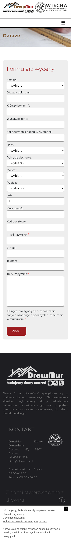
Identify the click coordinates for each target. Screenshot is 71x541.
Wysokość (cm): (17, 118)
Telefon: (12, 261)
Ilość (10, 195)
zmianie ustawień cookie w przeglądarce (25, 521)
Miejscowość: (15, 208)
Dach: (10, 145)
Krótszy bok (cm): (18, 105)
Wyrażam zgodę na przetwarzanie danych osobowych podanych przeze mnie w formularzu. (35, 315)
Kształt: (11, 80)
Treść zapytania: (17, 274)
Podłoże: (12, 182)
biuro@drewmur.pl (21, 461)
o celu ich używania (13, 517)
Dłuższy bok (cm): (18, 92)
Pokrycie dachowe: (19, 157)
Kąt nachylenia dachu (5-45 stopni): (29, 132)
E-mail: (11, 247)
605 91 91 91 (21, 457)
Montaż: (12, 170)
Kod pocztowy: (16, 221)
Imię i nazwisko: (17, 234)
